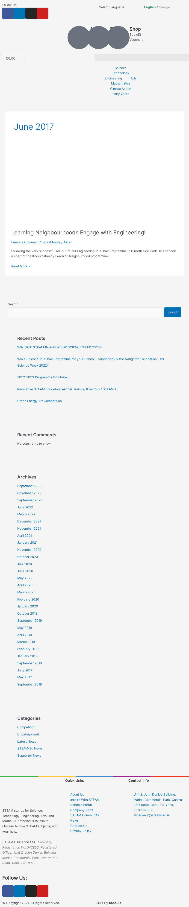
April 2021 (24, 535)
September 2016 (29, 684)
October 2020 (27, 557)
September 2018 (29, 663)
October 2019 (27, 613)
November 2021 (29, 528)
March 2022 (26, 514)
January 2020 (27, 606)
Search (13, 304)
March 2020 (26, 592)
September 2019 (29, 620)
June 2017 (24, 670)
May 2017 (24, 677)
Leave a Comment (25, 242)
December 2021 (29, 521)
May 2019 (24, 628)
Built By (109, 903)
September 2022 (29, 500)
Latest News (51, 242)
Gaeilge (164, 7)
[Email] (98, 37)
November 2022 (29, 493)
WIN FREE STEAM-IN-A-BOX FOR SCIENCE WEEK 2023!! (59, 347)
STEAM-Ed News (29, 748)
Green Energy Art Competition (39, 401)
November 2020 (29, 549)
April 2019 (24, 635)
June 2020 (25, 571)
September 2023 (29, 486)
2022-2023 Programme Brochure (42, 377)
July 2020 (24, 564)
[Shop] (118, 37)
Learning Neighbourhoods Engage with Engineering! (78, 232)
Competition (26, 727)
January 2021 (27, 542)
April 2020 (24, 585)
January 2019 (27, 656)
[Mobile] (79, 37)
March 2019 (26, 642)
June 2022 (25, 507)
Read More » (20, 266)
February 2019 (28, 649)
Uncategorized (28, 734)
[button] (141, 57)
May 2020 (24, 578)
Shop (135, 29)
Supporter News (29, 755)
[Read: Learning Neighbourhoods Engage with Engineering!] (94, 186)
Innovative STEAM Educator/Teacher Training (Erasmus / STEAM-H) (67, 389)
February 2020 (28, 599)
